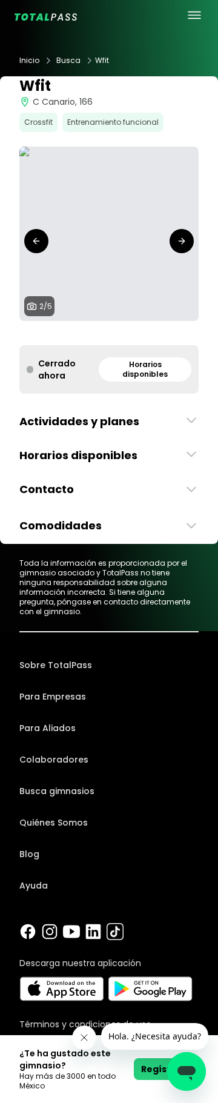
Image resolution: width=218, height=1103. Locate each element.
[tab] (89, 333)
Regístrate (166, 1069)
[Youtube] (71, 931)
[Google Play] (150, 988)
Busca (68, 60)
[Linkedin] (93, 931)
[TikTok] (115, 931)
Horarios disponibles (145, 369)
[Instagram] (49, 931)
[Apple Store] (61, 988)
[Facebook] (27, 931)
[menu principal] (194, 15)
